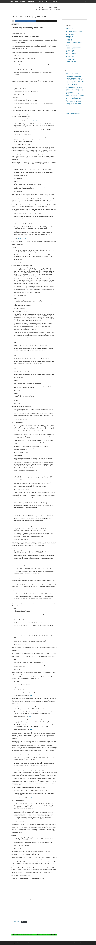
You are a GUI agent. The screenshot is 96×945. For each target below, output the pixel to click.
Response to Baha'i (70, 50)
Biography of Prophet (70, 28)
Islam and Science (70, 34)
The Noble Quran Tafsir (71, 61)
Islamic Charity (69, 37)
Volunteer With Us (31, 1)
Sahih (31, 695)
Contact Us (40, 1)
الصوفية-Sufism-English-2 (15, 921)
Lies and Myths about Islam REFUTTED (74, 42)
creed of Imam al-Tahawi (31, 120)
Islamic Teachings (70, 40)
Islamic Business (69, 36)
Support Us (54, 1)
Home (11, 1)
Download (24, 921)
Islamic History (69, 39)
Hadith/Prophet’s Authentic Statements (74, 31)
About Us (47, 1)
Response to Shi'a (70, 54)
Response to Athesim (70, 48)
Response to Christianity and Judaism (74, 51)
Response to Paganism (71, 53)
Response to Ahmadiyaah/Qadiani (73, 47)
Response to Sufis (70, 56)
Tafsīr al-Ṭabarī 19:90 (22, 238)
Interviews (68, 33)
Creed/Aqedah (69, 29)
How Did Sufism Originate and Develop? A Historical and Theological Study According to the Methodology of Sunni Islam (75, 81)
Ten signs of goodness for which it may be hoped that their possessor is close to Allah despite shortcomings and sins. (75, 95)
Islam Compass (48, 7)
